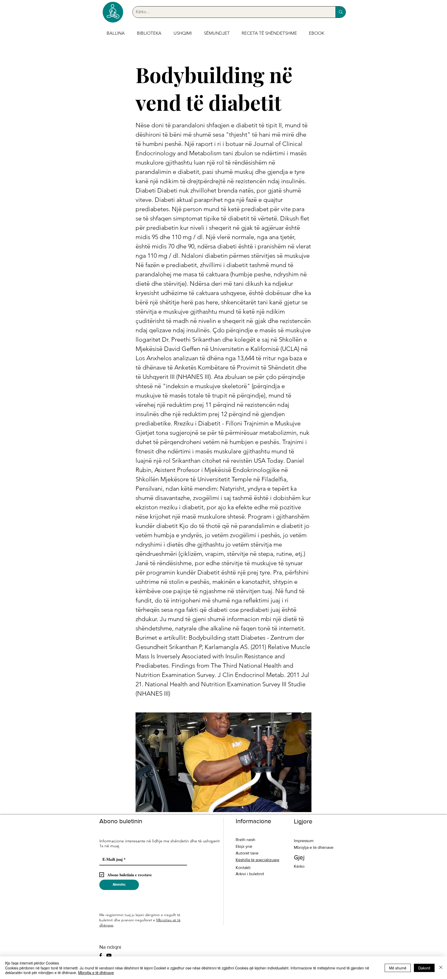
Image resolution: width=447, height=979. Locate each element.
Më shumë (397, 967)
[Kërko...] (341, 12)
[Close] (441, 968)
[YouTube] (109, 955)
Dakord (424, 967)
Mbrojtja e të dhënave (96, 972)
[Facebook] (101, 955)
